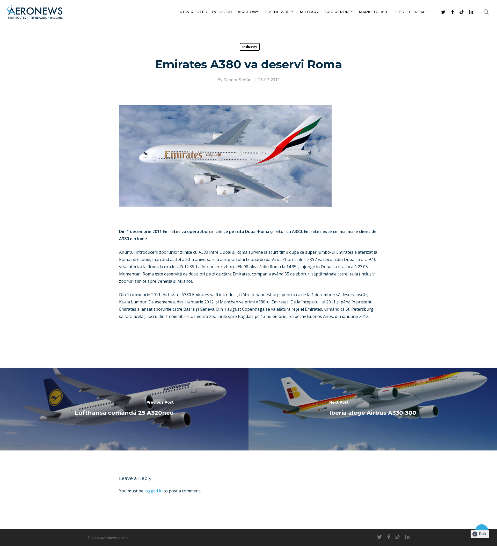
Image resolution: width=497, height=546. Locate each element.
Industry (222, 12)
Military (309, 12)
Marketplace (374, 12)
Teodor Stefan (237, 80)
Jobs (399, 12)
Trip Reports (339, 12)
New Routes (193, 12)
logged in (153, 491)
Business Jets (280, 12)
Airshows (248, 12)
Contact (418, 12)
